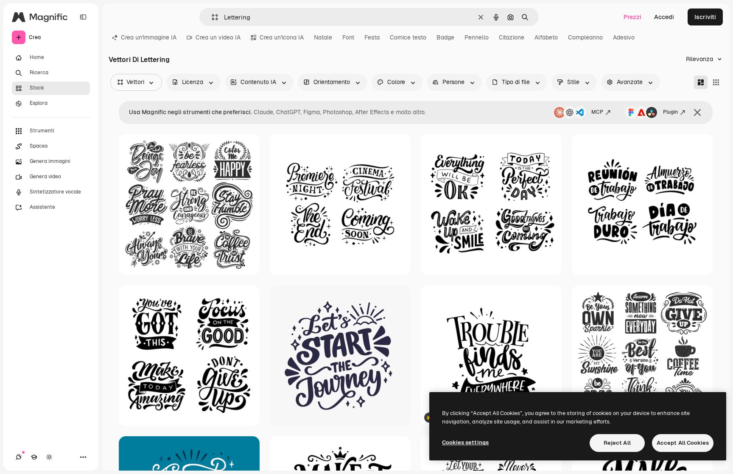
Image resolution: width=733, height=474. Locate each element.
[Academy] (34, 457)
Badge (445, 37)
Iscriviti (705, 17)
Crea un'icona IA (282, 37)
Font (348, 37)
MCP (597, 112)
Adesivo (624, 37)
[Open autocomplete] (211, 17)
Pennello (476, 37)
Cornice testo (408, 37)
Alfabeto (546, 37)
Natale (323, 37)
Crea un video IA (218, 37)
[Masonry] (701, 82)
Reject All (617, 442)
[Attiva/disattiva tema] (49, 457)
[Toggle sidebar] (83, 17)
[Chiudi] (697, 112)
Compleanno (585, 37)
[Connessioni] (18, 457)
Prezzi (632, 17)
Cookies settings (465, 442)
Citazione (511, 37)
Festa (372, 37)
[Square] (716, 82)
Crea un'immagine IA (148, 37)
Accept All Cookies (683, 442)
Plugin (670, 112)
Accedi (664, 17)
